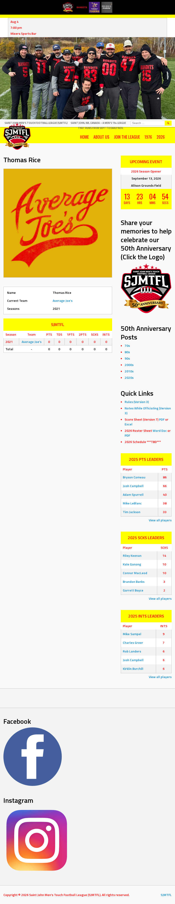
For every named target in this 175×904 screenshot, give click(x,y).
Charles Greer (133, 642)
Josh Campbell (133, 485)
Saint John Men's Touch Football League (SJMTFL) (36, 123)
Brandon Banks (133, 581)
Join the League (127, 137)
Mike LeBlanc (132, 503)
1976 (148, 137)
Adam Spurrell (133, 494)
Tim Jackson (131, 511)
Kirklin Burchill (133, 668)
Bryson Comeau (134, 477)
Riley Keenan (132, 555)
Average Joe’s (62, 300)
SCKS (164, 547)
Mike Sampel (132, 633)
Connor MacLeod (135, 572)
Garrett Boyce (133, 590)
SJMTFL (166, 894)
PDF (162, 419)
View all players (160, 520)
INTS (163, 625)
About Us (101, 137)
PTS (164, 469)
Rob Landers (132, 651)
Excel (128, 424)
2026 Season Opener (146, 171)
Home (84, 137)
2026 (161, 137)
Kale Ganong (132, 564)
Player (127, 469)
